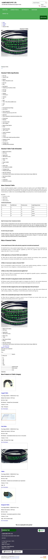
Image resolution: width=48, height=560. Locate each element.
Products (4, 23)
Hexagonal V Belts (5, 505)
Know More (34, 9)
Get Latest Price (6, 345)
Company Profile (14, 9)
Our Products (25, 9)
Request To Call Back (5, 347)
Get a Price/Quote (4, 408)
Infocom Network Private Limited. (14, 557)
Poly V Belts (4, 426)
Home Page (4, 9)
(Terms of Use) (17, 556)
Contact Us (5, 13)
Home (4, 22)
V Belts (4, 25)
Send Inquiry (44, 17)
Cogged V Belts (4, 393)
